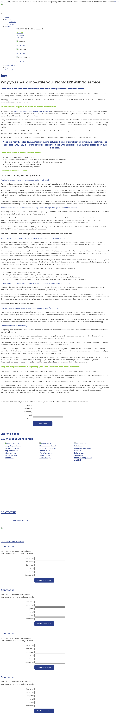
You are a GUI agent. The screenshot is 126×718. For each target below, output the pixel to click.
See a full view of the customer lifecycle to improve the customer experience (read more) (35, 238)
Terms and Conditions (9, 464)
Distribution (5, 477)
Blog (6, 67)
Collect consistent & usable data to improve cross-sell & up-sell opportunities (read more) (35, 283)
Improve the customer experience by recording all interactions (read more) (29, 308)
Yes (115, 1)
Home (7, 17)
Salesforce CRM (7, 503)
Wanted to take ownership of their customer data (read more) (25, 180)
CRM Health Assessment (21, 35)
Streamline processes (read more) (14, 326)
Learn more (21, 45)
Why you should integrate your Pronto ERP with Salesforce (11, 454)
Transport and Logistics (10, 480)
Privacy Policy (114, 461)
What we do (9, 26)
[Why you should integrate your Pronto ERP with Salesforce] (13, 446)
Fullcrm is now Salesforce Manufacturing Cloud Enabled (83, 456)
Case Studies (10, 65)
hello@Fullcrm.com (20, 520)
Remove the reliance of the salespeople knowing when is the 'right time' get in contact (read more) (39, 208)
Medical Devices (7, 487)
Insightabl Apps (7, 506)
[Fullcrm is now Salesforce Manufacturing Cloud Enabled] (83, 447)
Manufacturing (6, 474)
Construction (6, 484)
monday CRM (6, 500)
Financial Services (7, 490)
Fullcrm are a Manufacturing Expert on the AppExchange (45, 454)
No (118, 1)
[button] (55, 180)
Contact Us (9, 70)
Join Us (11, 24)
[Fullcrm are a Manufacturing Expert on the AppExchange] (48, 446)
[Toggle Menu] (1, 13)
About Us (8, 19)
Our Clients (113, 457)
